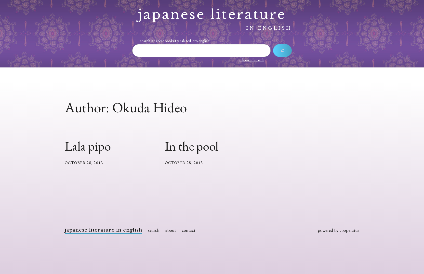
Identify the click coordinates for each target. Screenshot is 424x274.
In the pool (192, 146)
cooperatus (349, 230)
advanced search (251, 60)
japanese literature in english (103, 230)
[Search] (282, 50)
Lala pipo (88, 146)
